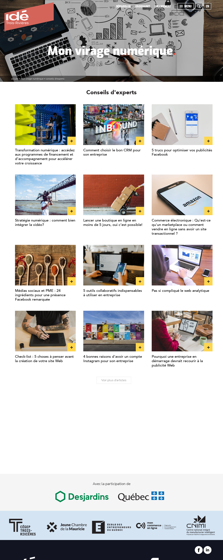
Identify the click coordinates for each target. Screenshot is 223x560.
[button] (181, 6)
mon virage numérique (32, 78)
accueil (14, 78)
